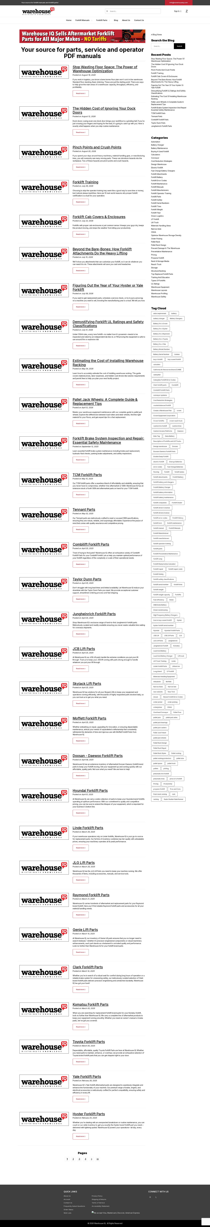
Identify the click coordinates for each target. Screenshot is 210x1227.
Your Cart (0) (168, 3)
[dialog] (185, 613)
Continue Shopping (186, 36)
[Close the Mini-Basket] (207, 3)
